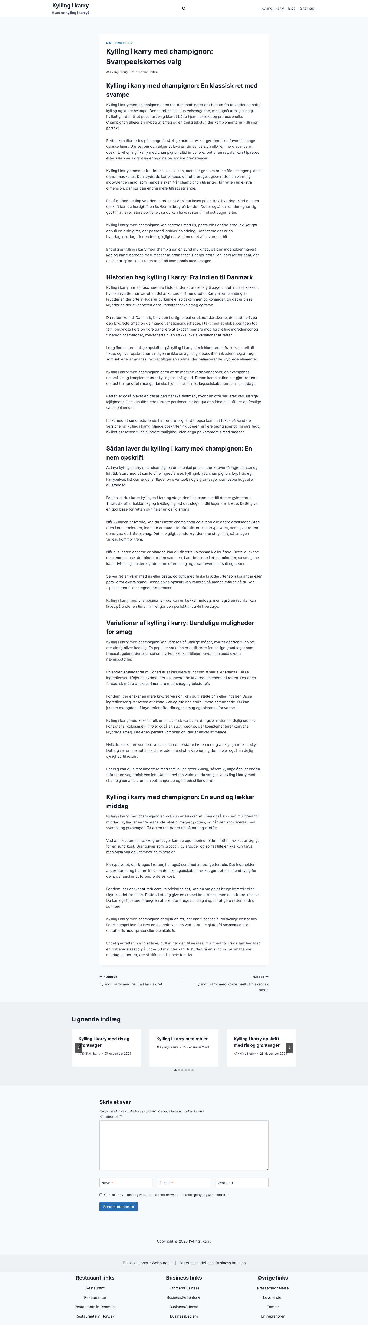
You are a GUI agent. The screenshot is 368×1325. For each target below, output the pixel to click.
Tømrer (273, 1307)
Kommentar (110, 1116)
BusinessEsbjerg (184, 1316)
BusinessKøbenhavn (184, 1297)
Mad (109, 43)
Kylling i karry (273, 8)
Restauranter (95, 1297)
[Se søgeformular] (184, 8)
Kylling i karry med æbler (182, 1038)
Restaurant (95, 1288)
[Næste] (289, 1048)
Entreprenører (273, 1316)
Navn (107, 1183)
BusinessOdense (184, 1307)
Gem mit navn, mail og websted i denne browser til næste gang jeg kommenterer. (166, 1195)
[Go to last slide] (78, 1048)
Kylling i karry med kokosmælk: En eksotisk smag (232, 983)
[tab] (175, 1070)
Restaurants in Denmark (95, 1307)
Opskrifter (123, 43)
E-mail (166, 1183)
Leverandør (273, 1297)
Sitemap (307, 8)
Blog (292, 8)
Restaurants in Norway (95, 1316)
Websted (225, 1183)
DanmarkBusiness (184, 1288)
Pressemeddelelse (273, 1288)
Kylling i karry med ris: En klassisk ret (130, 980)
